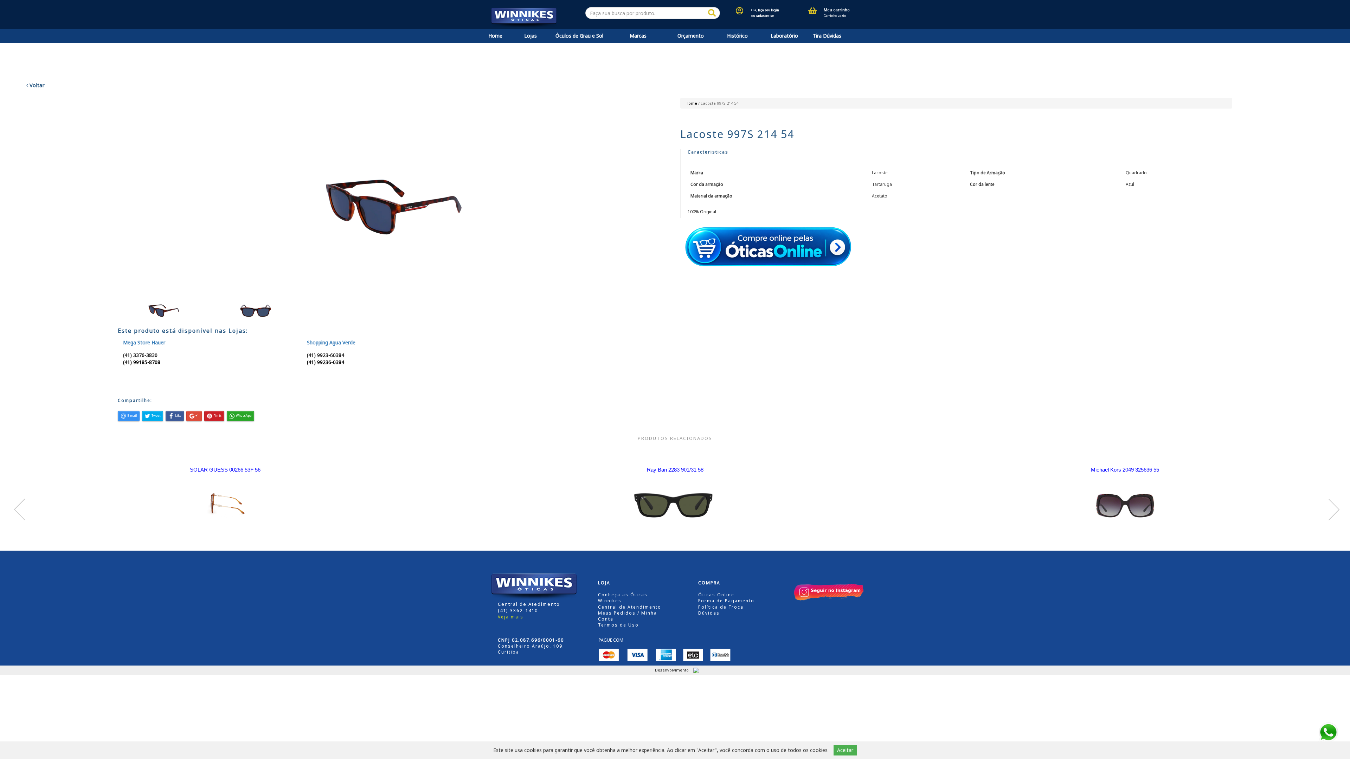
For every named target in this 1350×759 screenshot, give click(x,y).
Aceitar (845, 750)
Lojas (530, 35)
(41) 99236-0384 (325, 362)
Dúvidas (709, 613)
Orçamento (690, 35)
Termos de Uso (618, 625)
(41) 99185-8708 (141, 362)
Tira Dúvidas (827, 35)
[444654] (712, 13)
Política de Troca (721, 607)
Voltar (36, 85)
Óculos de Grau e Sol (579, 35)
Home (495, 35)
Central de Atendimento (629, 607)
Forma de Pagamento (726, 601)
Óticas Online (716, 595)
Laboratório (784, 35)
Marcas (638, 35)
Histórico (737, 35)
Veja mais (510, 617)
